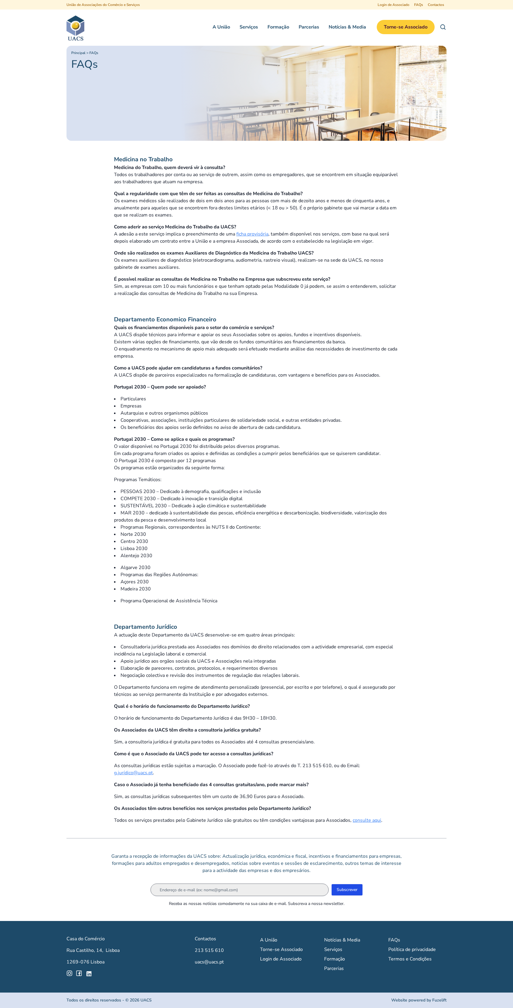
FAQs (418, 4)
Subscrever (347, 889)
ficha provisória (252, 234)
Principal (78, 52)
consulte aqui (367, 820)
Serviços (249, 27)
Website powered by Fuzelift (418, 1000)
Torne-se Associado (406, 27)
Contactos (436, 4)
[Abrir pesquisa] (442, 27)
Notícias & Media (347, 27)
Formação (278, 27)
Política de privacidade (412, 949)
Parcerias (309, 27)
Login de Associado (393, 4)
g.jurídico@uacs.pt (133, 773)
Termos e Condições (410, 959)
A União (221, 27)
